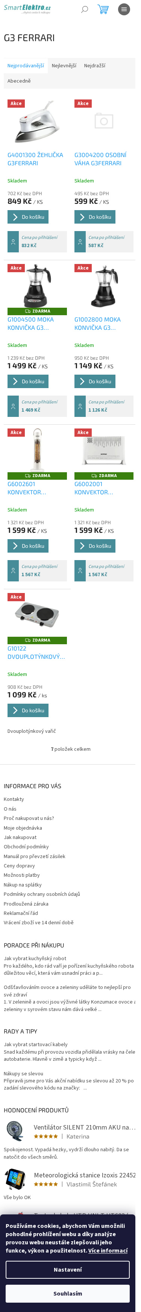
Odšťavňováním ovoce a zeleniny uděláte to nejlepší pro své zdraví (67, 991)
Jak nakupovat (20, 837)
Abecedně (19, 81)
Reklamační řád (21, 913)
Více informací (107, 1251)
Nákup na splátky (23, 885)
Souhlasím (67, 1294)
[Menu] (124, 9)
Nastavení (68, 1270)
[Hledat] (84, 9)
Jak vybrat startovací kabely (36, 1044)
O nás (10, 809)
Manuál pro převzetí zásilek (34, 856)
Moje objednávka (23, 828)
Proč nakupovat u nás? (29, 818)
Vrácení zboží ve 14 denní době (39, 923)
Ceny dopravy (19, 866)
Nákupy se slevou (23, 1074)
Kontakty (14, 799)
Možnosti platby (22, 875)
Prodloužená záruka (26, 904)
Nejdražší (94, 66)
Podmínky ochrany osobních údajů (42, 894)
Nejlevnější (64, 66)
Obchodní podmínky (26, 847)
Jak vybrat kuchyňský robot (35, 958)
